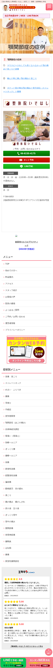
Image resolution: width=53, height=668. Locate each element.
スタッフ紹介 (11, 290)
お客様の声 (10, 297)
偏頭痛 (8, 482)
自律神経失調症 (12, 429)
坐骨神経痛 (10, 535)
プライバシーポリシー (15, 330)
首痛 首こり (11, 376)
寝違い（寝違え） (13, 436)
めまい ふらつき (13, 390)
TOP (7, 264)
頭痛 (7, 462)
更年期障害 (10, 416)
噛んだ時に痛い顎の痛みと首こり (22, 78)
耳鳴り (8, 403)
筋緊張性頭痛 (11, 475)
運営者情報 (10, 323)
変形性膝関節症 (12, 561)
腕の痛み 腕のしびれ (15, 502)
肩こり (8, 495)
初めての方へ (11, 270)
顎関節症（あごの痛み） (16, 423)
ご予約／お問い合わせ (15, 317)
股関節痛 (9, 528)
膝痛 (7, 554)
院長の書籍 (10, 303)
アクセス (9, 284)
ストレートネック (13, 383)
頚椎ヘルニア (11, 442)
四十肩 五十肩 (12, 508)
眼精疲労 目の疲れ (14, 489)
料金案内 (9, 277)
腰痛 (7, 396)
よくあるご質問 (12, 310)
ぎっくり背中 (12, 515)
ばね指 (8, 548)
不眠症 (8, 409)
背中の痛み (10, 522)
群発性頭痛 (10, 469)
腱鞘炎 (8, 541)
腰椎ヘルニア (11, 456)
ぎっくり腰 (11, 449)
